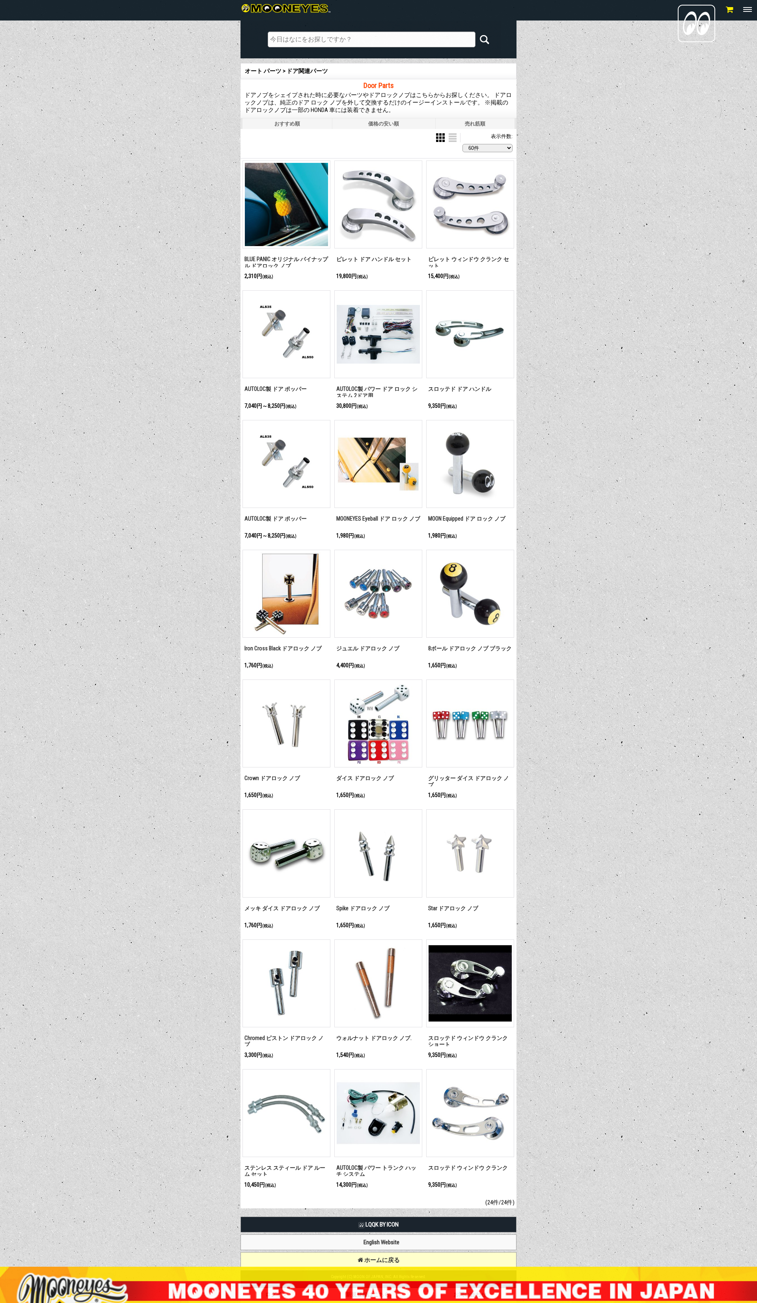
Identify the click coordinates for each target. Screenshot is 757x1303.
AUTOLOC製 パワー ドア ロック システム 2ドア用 (377, 392)
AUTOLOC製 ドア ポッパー (275, 389)
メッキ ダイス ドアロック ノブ (282, 908)
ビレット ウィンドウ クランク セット (468, 262)
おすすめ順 (287, 124)
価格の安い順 (383, 124)
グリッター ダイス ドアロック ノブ (468, 781)
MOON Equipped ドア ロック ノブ (466, 518)
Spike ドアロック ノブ (363, 908)
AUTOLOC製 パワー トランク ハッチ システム (376, 1171)
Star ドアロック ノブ (453, 908)
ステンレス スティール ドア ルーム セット (284, 1171)
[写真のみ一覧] (441, 137)
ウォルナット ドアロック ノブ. (374, 1038)
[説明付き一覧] (452, 137)
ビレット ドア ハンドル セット (374, 259)
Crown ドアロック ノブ (272, 778)
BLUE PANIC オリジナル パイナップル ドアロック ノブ (286, 262)
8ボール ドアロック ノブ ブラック (470, 648)
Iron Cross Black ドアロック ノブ (283, 648)
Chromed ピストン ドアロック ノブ (284, 1041)
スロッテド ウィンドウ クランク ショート (468, 1041)
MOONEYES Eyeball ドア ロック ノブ (378, 518)
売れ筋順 (475, 124)
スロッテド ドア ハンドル (459, 389)
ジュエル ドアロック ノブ (367, 648)
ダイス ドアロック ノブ (365, 778)
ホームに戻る (381, 1260)
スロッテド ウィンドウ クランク (468, 1168)
